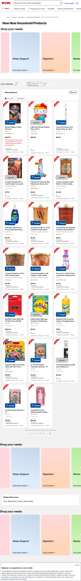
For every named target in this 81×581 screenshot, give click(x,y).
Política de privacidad (8, 579)
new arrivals (28, 501)
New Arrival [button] (10, 98)
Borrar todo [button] (20, 98)
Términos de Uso (21, 579)
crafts (20, 501)
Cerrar (77, 565)
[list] (40, 52)
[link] (13, 133)
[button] (73, 92)
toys (5, 501)
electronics (12, 501)
